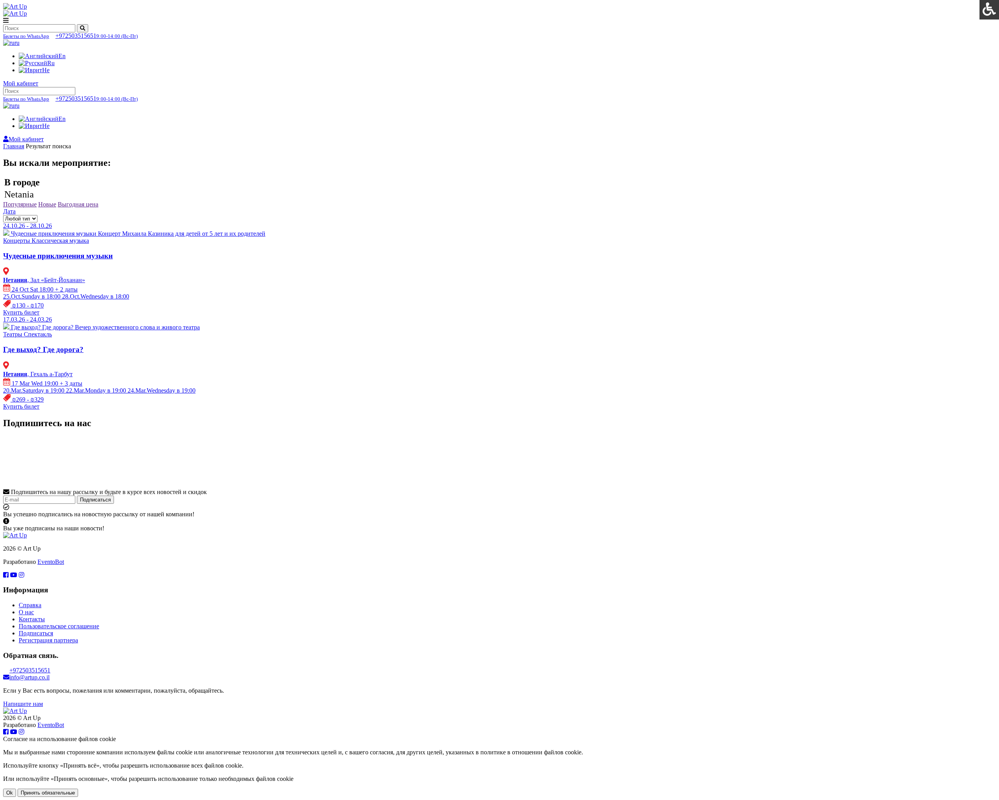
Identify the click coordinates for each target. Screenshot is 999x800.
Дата (9, 211)
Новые (47, 204)
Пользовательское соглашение (59, 626)
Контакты (32, 619)
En (62, 56)
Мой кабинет (20, 83)
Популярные (20, 204)
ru (17, 42)
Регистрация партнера (48, 640)
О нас (26, 612)
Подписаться (95, 500)
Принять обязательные (48, 793)
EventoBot (50, 561)
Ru (51, 63)
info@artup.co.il (29, 677)
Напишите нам (23, 703)
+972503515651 (70, 35)
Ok (9, 793)
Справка (30, 605)
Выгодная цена (78, 204)
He (46, 70)
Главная (13, 146)
